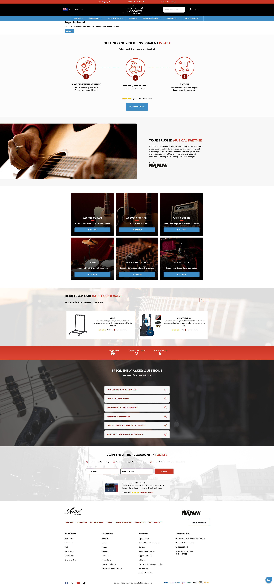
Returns (104, 547)
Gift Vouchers (143, 568)
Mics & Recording (150, 18)
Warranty (105, 551)
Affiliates (142, 560)
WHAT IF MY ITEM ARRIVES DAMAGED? (122, 408)
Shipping (105, 543)
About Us (105, 538)
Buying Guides (144, 538)
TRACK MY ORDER (199, 522)
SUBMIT (164, 471)
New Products (191, 18)
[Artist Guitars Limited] (137, 9)
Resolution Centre (71, 560)
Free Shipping (104, 2)
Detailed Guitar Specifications (149, 543)
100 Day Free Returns (135, 2)
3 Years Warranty (168, 2)
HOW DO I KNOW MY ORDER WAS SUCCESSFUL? (126, 425)
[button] (197, 9)
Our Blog (142, 547)
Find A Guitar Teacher (146, 551)
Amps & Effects (114, 18)
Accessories (94, 18)
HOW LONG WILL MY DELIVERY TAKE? (122, 390)
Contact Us (69, 543)
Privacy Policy (107, 560)
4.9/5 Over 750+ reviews (141, 99)
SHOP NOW (92, 230)
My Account (69, 551)
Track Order (69, 556)
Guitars (77, 18)
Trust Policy (106, 556)
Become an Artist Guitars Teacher (150, 564)
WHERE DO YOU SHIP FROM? (118, 416)
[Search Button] (182, 10)
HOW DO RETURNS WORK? (118, 399)
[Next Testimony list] (207, 300)
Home (70, 31)
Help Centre (69, 538)
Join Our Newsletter (146, 573)
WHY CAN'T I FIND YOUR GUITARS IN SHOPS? (125, 434)
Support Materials (145, 556)
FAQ (66, 547)
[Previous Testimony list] (202, 300)
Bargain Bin (172, 18)
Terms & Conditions (109, 564)
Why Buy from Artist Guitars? (112, 568)
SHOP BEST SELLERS (137, 106)
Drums (132, 18)
